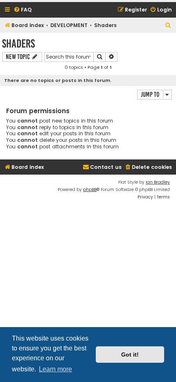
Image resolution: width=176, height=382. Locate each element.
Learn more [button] (55, 369)
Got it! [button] (130, 354)
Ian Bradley (158, 182)
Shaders (18, 43)
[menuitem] (23, 10)
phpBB (90, 189)
